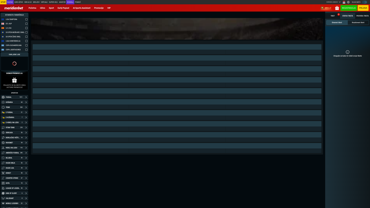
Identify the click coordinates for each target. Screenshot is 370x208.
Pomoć (78, 2)
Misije (328, 8)
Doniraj (70, 2)
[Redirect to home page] (13, 8)
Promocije (99, 8)
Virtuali (44, 2)
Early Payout (63, 8)
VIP (109, 8)
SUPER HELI (53, 2)
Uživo (42, 8)
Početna (32, 8)
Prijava (363, 8)
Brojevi (36, 2)
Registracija (349, 8)
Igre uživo (18, 2)
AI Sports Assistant (81, 8)
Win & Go (28, 2)
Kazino (10, 2)
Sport (51, 8)
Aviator (62, 2)
